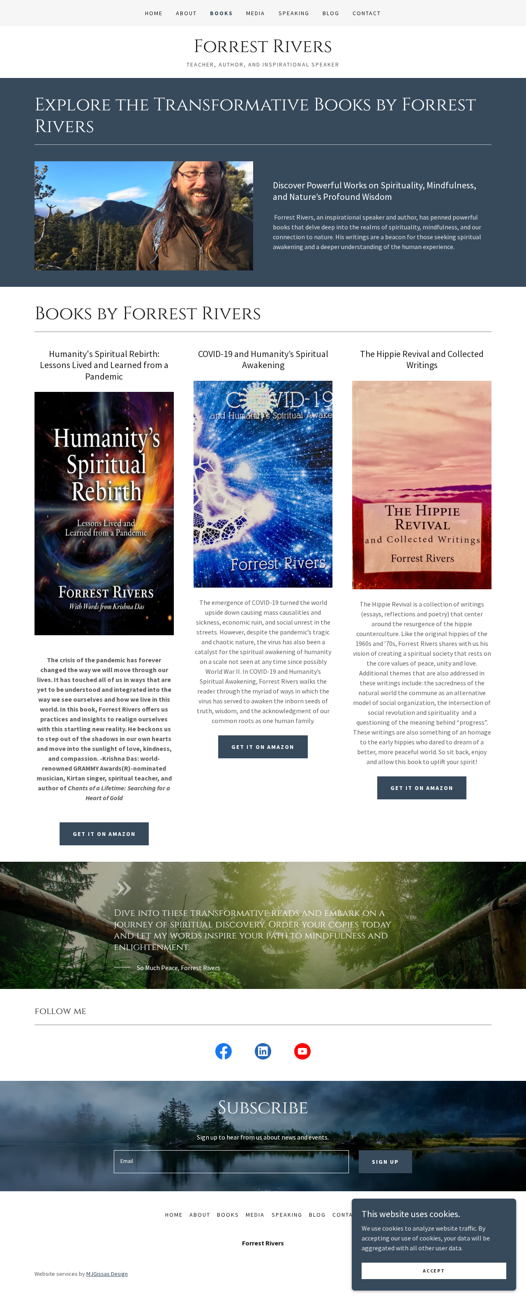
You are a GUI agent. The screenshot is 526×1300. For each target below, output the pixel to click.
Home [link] (154, 13)
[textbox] (231, 1161)
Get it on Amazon (104, 834)
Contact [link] (367, 13)
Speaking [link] (294, 13)
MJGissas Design (107, 1273)
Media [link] (255, 13)
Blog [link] (331, 13)
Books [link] (221, 13)
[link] (263, 50)
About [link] (186, 13)
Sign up (385, 1161)
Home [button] (174, 1214)
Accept (434, 1271)
